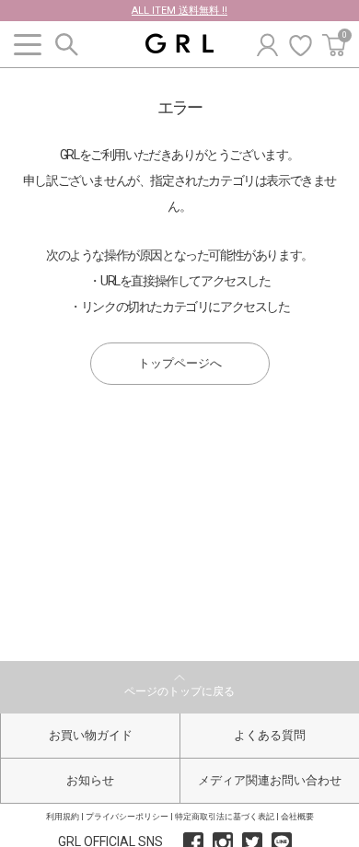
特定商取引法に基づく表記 (224, 816)
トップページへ (180, 363)
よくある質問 (270, 735)
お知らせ (90, 780)
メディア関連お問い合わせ (270, 780)
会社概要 (297, 816)
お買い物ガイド (91, 735)
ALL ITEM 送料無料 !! (179, 11)
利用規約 (62, 816)
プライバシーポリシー (127, 816)
